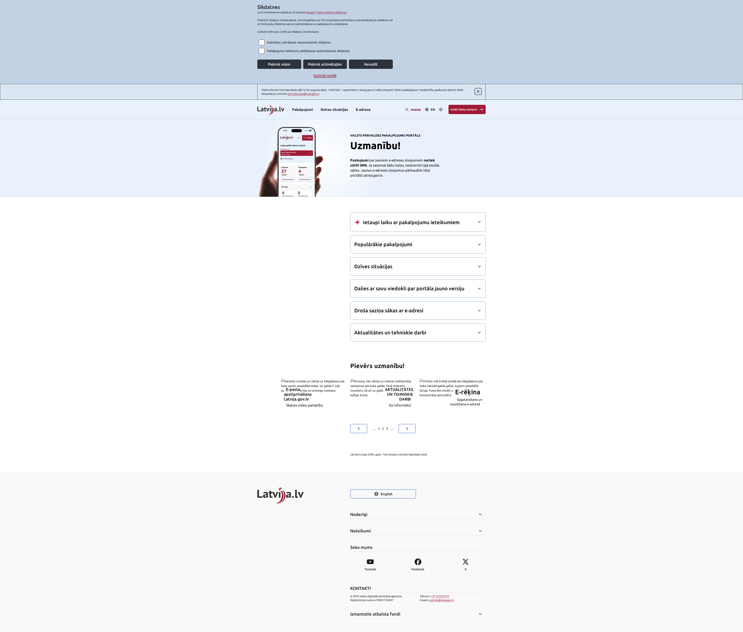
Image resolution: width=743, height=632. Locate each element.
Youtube (370, 569)
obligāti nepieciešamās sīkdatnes (326, 12)
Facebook (417, 569)
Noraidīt (371, 64)
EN (433, 109)
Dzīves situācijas (334, 109)
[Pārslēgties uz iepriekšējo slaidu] (358, 428)
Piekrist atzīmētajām (325, 64)
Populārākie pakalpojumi (383, 244)
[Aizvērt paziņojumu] (478, 91)
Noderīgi (358, 514)
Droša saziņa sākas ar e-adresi (388, 310)
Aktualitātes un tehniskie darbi (390, 332)
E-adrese (363, 109)
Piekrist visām (279, 64)
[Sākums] (290, 495)
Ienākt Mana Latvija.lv (463, 109)
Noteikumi (360, 531)
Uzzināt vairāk (325, 75)
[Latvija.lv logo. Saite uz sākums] (270, 110)
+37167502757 (440, 596)
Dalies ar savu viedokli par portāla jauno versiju (409, 288)
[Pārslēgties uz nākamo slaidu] (407, 428)
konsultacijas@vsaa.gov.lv (303, 93)
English (386, 494)
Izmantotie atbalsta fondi (375, 614)
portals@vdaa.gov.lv (442, 600)
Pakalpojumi (302, 109)
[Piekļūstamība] (441, 109)
